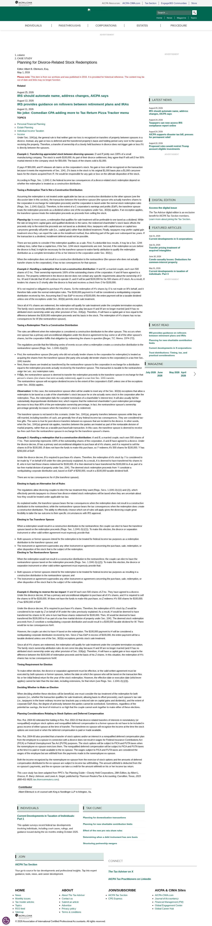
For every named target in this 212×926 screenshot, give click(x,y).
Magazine (181, 18)
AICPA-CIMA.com (131, 3)
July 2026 (151, 372)
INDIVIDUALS (33, 25)
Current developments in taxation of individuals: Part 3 (168, 272)
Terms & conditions (71, 912)
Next (194, 374)
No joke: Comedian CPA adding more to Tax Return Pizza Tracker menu (73, 113)
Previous (20, 374)
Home (159, 18)
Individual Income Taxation (30, 131)
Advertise (66, 905)
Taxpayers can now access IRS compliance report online (165, 124)
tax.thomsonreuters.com (45, 779)
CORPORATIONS (106, 25)
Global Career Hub (164, 908)
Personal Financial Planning (31, 124)
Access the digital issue (163, 208)
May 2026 (174, 372)
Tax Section (150, 3)
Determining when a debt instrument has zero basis (110, 837)
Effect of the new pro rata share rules (102, 830)
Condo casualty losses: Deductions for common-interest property (170, 260)
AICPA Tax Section (26, 864)
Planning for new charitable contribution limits (170, 341)
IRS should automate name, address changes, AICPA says (62, 96)
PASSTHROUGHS (70, 25)
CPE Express (115, 898)
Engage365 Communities (174, 3)
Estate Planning (25, 127)
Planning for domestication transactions (104, 817)
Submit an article (70, 902)
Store (194, 3)
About (73, 895)
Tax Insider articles (24, 902)
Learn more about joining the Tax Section (169, 219)
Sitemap (19, 912)
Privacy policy (69, 908)
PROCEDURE (179, 25)
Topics (194, 18)
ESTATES (142, 25)
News (169, 18)
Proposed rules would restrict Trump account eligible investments (169, 147)
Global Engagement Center (168, 905)
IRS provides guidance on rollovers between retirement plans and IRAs (73, 104)
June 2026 (162, 374)
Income (21, 134)
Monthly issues (23, 898)
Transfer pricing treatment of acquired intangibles (164, 249)
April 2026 (186, 374)
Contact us (67, 898)
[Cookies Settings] (6, 920)
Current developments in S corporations (171, 238)
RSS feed (20, 908)
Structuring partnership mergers (100, 843)
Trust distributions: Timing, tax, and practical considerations (168, 354)
